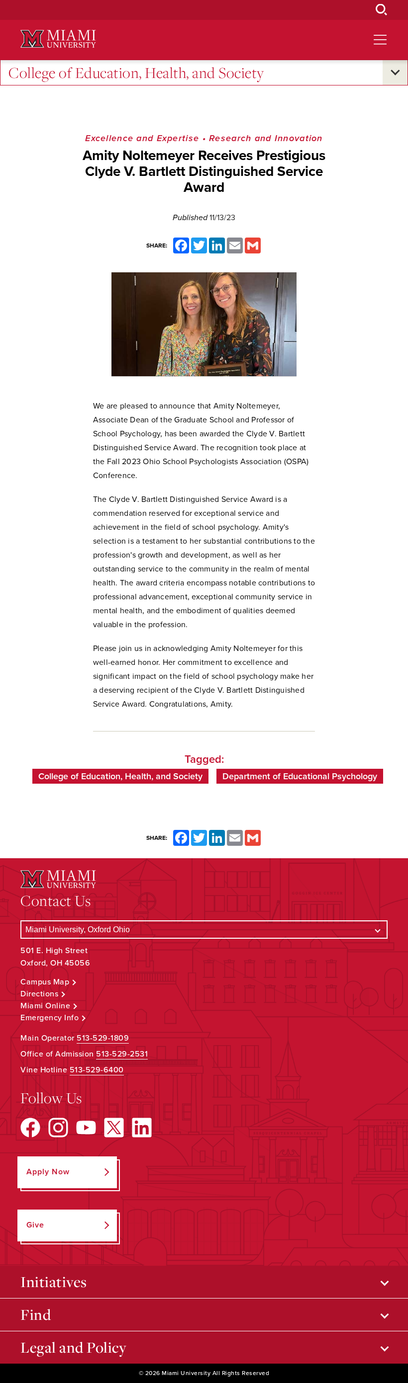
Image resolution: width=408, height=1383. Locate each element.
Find (35, 1314)
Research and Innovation (266, 138)
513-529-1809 (103, 1038)
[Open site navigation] (380, 39)
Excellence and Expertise (142, 138)
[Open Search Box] (382, 10)
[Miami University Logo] (58, 39)
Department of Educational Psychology (299, 776)
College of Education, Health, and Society (136, 72)
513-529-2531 (122, 1054)
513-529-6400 (97, 1070)
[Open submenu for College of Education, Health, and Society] (395, 72)
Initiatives (53, 1282)
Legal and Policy (73, 1347)
